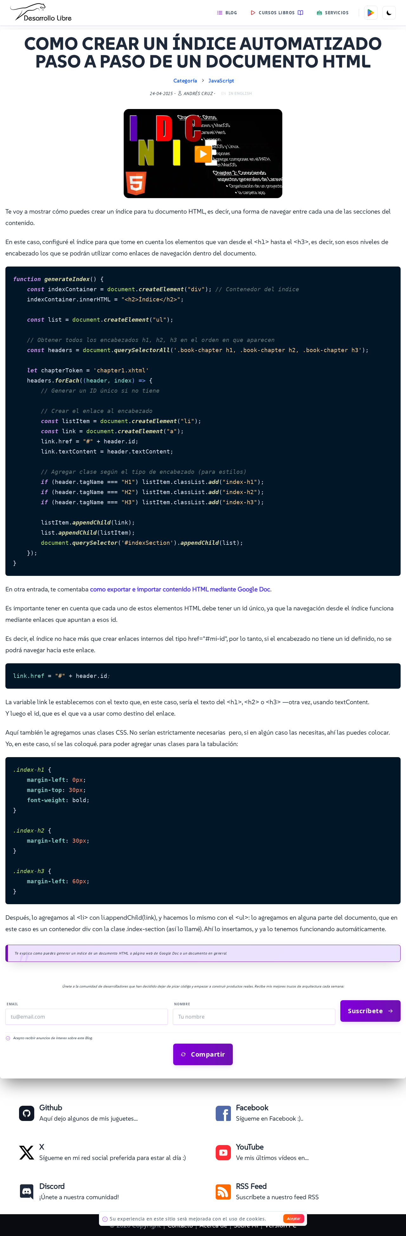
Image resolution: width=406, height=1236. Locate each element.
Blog (232, 13)
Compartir (208, 1054)
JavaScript (221, 80)
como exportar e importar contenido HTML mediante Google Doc (180, 589)
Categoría (185, 80)
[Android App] (370, 13)
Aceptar (293, 1218)
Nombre (182, 1004)
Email (12, 1004)
